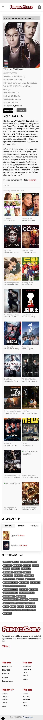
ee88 (11, 653)
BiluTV (15, 562)
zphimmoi (7, 613)
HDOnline (7, 565)
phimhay (18, 572)
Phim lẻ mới (7, 666)
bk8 (27, 653)
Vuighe (21, 606)
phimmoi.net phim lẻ (10, 582)
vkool (13, 606)
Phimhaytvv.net (9, 579)
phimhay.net (8, 575)
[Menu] (3, 7)
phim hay (27, 572)
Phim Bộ (18, 106)
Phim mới (24, 599)
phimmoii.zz (35, 582)
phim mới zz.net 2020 (10, 603)
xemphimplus (22, 610)
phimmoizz (33, 589)
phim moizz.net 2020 (10, 593)
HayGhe (33, 562)
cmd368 (19, 650)
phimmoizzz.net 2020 (10, 599)
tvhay (6, 606)
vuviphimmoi (31, 606)
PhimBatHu (8, 572)
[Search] (39, 7)
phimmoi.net (30, 579)
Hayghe (5, 677)
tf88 (3, 650)
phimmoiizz (7, 586)
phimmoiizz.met (20, 586)
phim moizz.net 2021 (27, 593)
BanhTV (7, 562)
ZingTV (32, 610)
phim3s (36, 565)
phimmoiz (24, 589)
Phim (12, 106)
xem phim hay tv (9, 610)
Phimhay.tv (19, 575)
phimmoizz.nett (9, 596)
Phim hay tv (29, 575)
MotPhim (27, 565)
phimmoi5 (32, 180)
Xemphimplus (7, 681)
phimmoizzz (21, 596)
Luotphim (17, 565)
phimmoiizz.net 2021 (10, 589)
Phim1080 (6, 670)
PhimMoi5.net (7, 636)
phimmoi (20, 579)
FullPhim (24, 562)
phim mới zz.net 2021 (27, 603)
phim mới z (33, 599)
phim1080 (16, 568)
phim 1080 (26, 568)
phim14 (6, 568)
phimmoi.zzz (24, 582)
